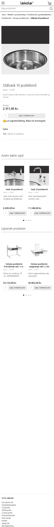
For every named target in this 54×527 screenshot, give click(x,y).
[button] (23, 220)
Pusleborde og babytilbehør (39, 15)
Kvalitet (4, 521)
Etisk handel (6, 518)
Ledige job (6, 523)
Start (4, 15)
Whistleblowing (8, 526)
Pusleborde (6, 18)
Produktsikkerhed (8, 516)
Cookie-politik (7, 513)
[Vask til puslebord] (14, 175)
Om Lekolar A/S (7, 502)
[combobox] (27, 9)
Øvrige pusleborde (21, 18)
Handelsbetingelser (9, 505)
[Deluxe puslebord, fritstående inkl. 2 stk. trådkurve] (14, 250)
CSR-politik (6, 508)
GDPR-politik (6, 510)
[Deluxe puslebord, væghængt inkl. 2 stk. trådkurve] (39, 250)
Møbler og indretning (17, 15)
